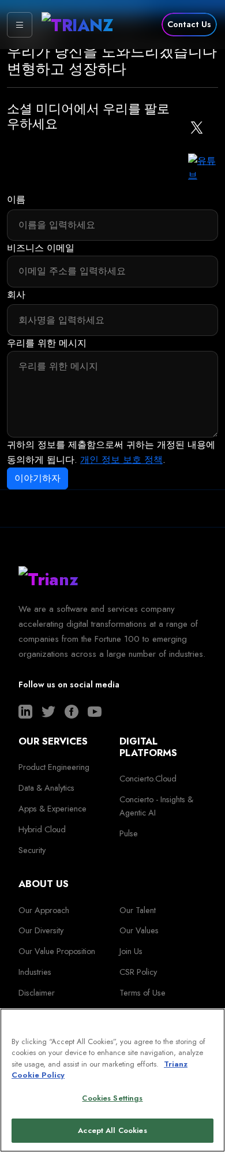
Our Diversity (40, 930)
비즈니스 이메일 (40, 248)
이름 (16, 199)
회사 (16, 294)
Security (32, 850)
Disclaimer (36, 992)
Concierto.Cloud (148, 778)
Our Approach (43, 910)
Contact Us (189, 24)
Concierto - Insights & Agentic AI (156, 806)
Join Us (130, 951)
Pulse (128, 833)
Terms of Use (142, 992)
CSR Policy (138, 972)
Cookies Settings (112, 1098)
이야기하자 (37, 478)
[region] (112, 1080)
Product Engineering (53, 767)
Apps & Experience (52, 808)
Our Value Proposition (56, 951)
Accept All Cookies (112, 1130)
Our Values (139, 930)
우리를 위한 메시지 (47, 343)
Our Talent (137, 910)
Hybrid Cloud (42, 829)
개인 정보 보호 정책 (121, 459)
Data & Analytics (46, 788)
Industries (34, 972)
